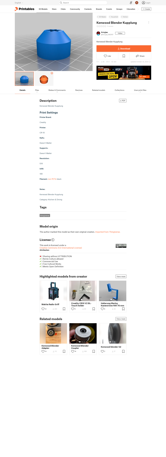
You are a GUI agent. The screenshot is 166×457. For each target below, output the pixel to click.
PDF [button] (123, 100)
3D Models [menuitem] (43, 9)
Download (125, 48)
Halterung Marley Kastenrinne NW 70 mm (112, 304)
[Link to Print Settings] (59, 112)
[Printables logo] (24, 9)
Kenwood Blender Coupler (80, 347)
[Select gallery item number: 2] (52, 299)
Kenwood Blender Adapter (50, 347)
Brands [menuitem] (99, 9)
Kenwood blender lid (111, 347)
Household (114, 17)
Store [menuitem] (54, 9)
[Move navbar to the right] (138, 9)
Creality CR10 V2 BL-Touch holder (81, 304)
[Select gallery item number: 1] (50, 299)
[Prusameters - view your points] (136, 2)
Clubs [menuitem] (63, 9)
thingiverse (44, 215)
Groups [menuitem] (119, 9)
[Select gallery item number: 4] (56, 299)
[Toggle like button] (43, 308)
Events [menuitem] (109, 9)
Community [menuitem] (75, 9)
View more (121, 276)
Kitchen (125, 17)
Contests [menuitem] (88, 9)
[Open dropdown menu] (148, 22)
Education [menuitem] (131, 9)
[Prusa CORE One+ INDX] (123, 73)
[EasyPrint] (131, 3)
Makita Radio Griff (50, 304)
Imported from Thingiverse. (107, 232)
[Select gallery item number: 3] (54, 299)
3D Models (102, 17)
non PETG (52, 179)
